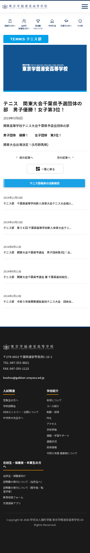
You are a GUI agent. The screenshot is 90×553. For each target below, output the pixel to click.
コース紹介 (53, 406)
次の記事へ (64, 158)
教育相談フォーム (13, 497)
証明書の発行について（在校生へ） (23, 481)
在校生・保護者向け (14, 476)
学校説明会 (9, 406)
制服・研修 (53, 412)
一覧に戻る (45, 168)
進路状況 (52, 441)
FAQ (49, 418)
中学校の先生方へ (13, 418)
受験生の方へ (10, 400)
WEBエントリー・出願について (21, 412)
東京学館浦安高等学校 (24, 6)
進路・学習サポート (58, 435)
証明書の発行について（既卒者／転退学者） (23, 489)
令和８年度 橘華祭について (62, 453)
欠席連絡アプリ (12, 503)
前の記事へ (26, 158)
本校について (54, 400)
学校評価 (52, 429)
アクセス (52, 423)
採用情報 (52, 447)
